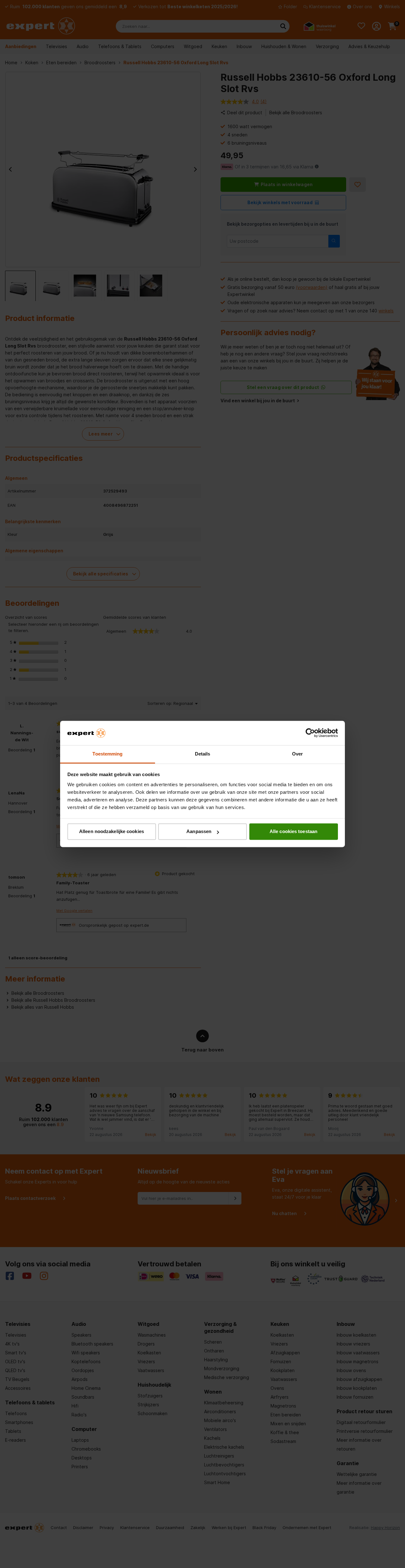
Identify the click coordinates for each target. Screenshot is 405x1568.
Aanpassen (198, 831)
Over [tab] (297, 753)
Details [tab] (202, 753)
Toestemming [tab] (107, 753)
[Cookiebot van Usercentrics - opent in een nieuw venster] (310, 733)
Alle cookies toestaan (293, 831)
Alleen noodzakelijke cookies (111, 831)
